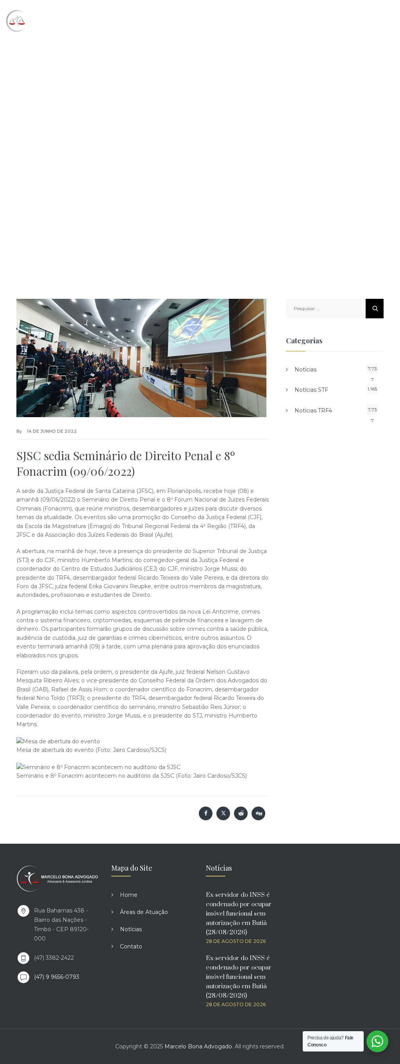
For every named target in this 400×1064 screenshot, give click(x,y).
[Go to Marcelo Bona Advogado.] (101, 136)
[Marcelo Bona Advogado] (39, 20)
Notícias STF (311, 389)
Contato (131, 946)
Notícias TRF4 (313, 410)
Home (129, 894)
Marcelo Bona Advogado (198, 1046)
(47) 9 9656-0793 (56, 976)
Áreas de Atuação (144, 912)
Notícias (305, 369)
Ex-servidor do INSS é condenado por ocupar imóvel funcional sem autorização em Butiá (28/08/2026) (238, 913)
